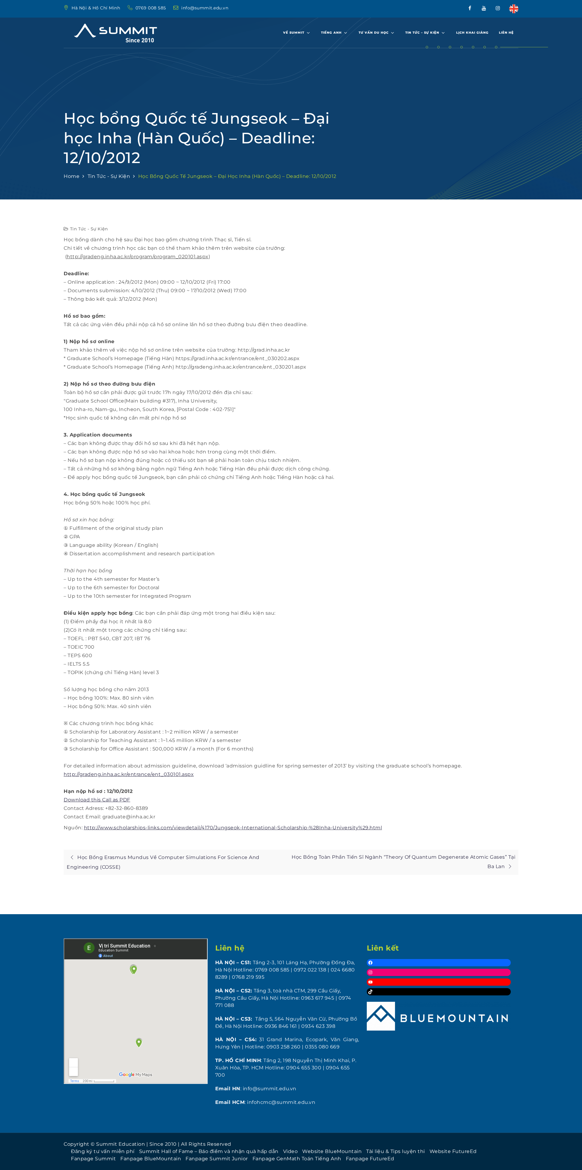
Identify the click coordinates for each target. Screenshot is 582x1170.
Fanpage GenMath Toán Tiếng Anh (297, 1159)
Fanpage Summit (93, 1159)
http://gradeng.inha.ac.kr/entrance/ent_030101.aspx (129, 774)
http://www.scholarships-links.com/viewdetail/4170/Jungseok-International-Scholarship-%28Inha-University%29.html (233, 828)
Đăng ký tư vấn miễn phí (103, 1151)
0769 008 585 (151, 8)
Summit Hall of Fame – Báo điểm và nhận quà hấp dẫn (209, 1151)
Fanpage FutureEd (370, 1159)
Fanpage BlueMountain (150, 1159)
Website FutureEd (453, 1151)
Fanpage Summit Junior (217, 1159)
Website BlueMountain (332, 1151)
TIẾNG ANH (331, 33)
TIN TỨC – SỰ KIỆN (422, 33)
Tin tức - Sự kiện (89, 229)
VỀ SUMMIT (293, 33)
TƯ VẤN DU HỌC (374, 33)
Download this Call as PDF (97, 800)
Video (290, 1151)
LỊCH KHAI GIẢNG (472, 33)
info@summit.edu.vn (204, 8)
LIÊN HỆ (506, 33)
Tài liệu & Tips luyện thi (395, 1151)
